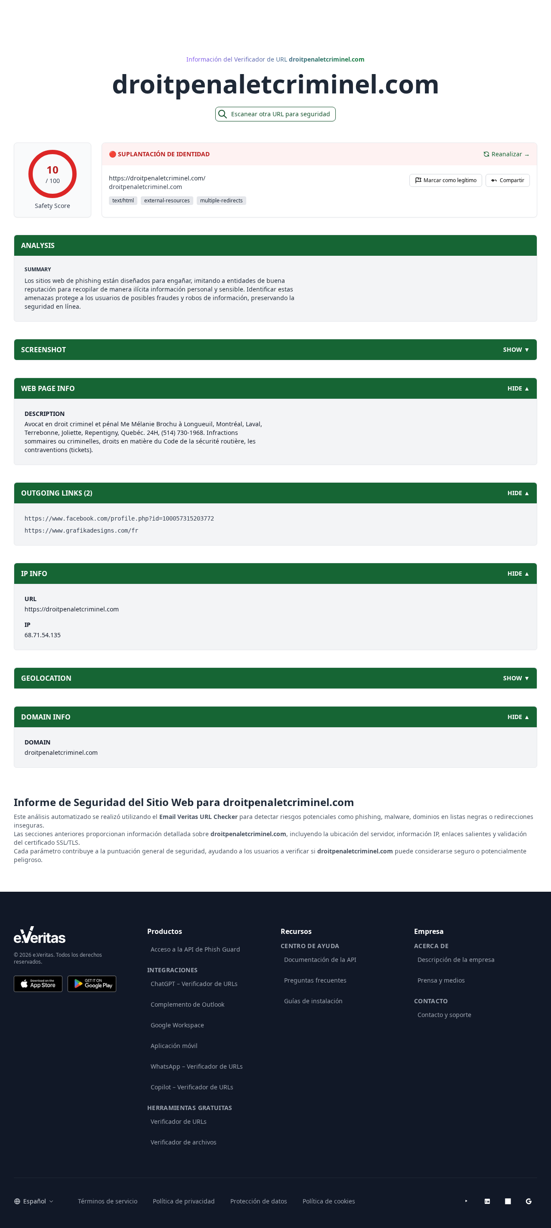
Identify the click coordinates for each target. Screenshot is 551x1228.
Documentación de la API (320, 959)
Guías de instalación (313, 1001)
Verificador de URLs (179, 1121)
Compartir (512, 180)
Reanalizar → (511, 154)
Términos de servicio (107, 1201)
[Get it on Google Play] (92, 984)
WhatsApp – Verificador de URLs (197, 1066)
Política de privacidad (184, 1201)
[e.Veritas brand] (65, 934)
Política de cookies (329, 1201)
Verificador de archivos (184, 1142)
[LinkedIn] (487, 1201)
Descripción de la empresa (456, 959)
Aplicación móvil (174, 1046)
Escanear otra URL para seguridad (280, 114)
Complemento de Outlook (187, 1004)
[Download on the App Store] (38, 984)
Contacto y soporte (444, 1015)
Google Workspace (177, 1025)
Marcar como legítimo (450, 180)
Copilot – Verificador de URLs (192, 1087)
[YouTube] (466, 1201)
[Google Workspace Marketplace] (528, 1201)
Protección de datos (258, 1201)
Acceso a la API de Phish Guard (195, 949)
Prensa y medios (441, 980)
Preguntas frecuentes (315, 980)
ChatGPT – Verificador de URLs (194, 984)
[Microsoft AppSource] (508, 1201)
